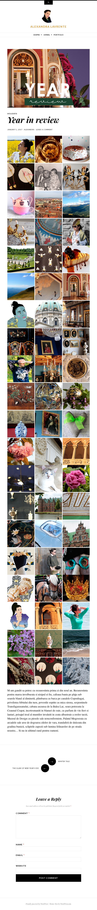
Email (20, 855)
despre (36, 35)
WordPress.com (65, 904)
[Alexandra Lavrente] (48, 16)
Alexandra (29, 130)
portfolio (59, 35)
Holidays (12, 114)
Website (21, 866)
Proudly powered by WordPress (37, 904)
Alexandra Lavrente (48, 26)
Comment (22, 813)
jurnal (47, 35)
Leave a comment (44, 130)
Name (20, 844)
